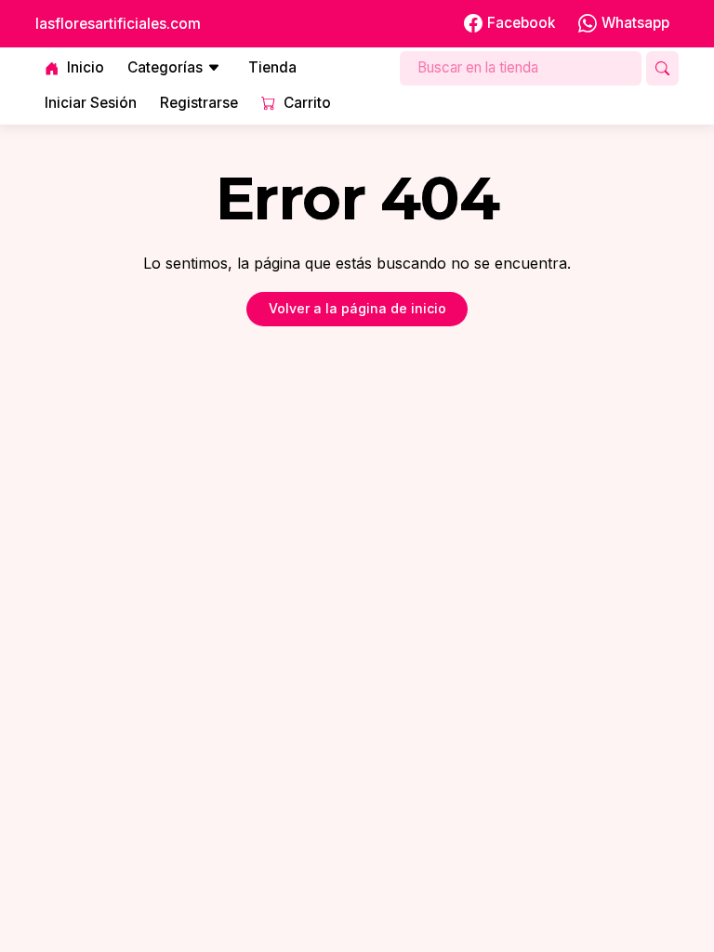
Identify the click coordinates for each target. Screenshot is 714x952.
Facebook (521, 23)
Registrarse (199, 103)
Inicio (85, 67)
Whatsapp (635, 23)
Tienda (272, 67)
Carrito (307, 103)
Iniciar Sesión (91, 103)
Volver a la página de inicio (357, 308)
